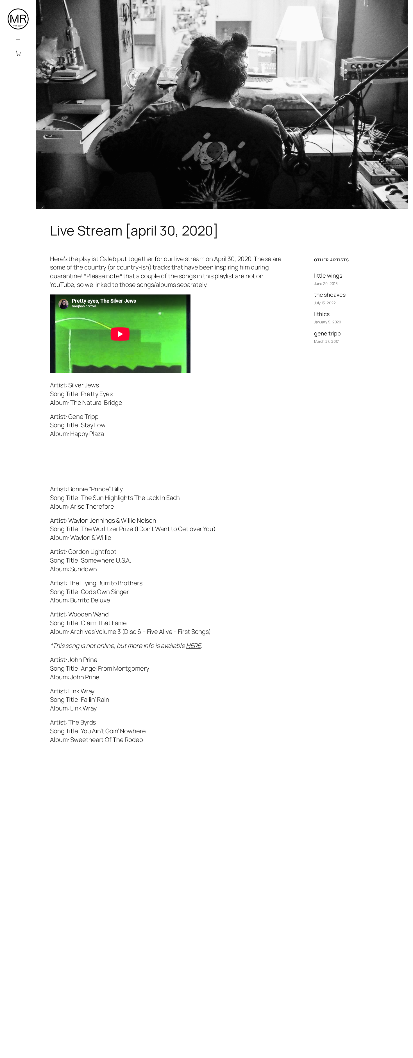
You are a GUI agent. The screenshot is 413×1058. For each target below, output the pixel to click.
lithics (322, 314)
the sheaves (330, 294)
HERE (193, 645)
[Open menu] (18, 38)
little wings (328, 275)
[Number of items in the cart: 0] (18, 53)
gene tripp (327, 333)
